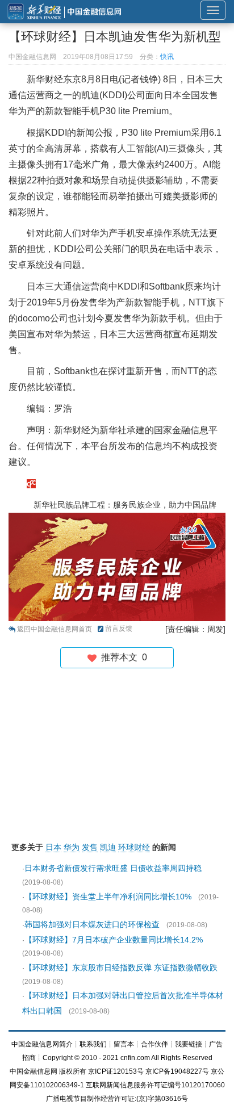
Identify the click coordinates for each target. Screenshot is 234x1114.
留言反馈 (118, 629)
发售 (90, 847)
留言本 (124, 1044)
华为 (72, 847)
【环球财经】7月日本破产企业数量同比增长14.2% (113, 939)
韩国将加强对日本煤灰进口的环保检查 (92, 924)
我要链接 (188, 1044)
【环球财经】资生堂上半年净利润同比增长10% (107, 896)
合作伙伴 (154, 1044)
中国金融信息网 (33, 1071)
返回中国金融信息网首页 (54, 629)
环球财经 (134, 847)
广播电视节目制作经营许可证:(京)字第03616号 (117, 1099)
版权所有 (72, 1071)
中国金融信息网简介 (42, 1044)
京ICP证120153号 (116, 1071)
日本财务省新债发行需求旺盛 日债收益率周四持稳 (113, 868)
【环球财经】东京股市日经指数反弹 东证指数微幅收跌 (121, 967)
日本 (53, 847)
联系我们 (93, 1044)
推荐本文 (122, 657)
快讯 (167, 57)
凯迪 (108, 847)
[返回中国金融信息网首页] (31, 483)
